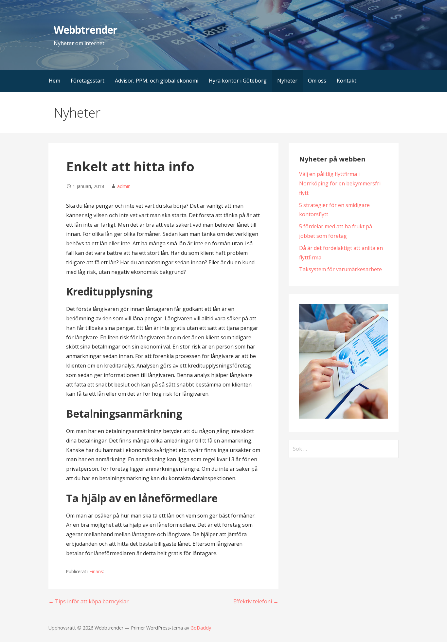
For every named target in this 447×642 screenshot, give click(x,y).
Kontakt (346, 80)
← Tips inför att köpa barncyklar (88, 601)
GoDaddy (200, 628)
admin (124, 186)
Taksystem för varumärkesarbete (340, 269)
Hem (54, 80)
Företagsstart (87, 80)
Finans (96, 571)
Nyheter (287, 80)
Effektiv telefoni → (255, 601)
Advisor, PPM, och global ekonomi (156, 80)
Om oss (317, 80)
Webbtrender (85, 30)
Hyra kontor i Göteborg (238, 80)
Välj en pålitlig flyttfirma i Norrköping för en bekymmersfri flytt (340, 183)
